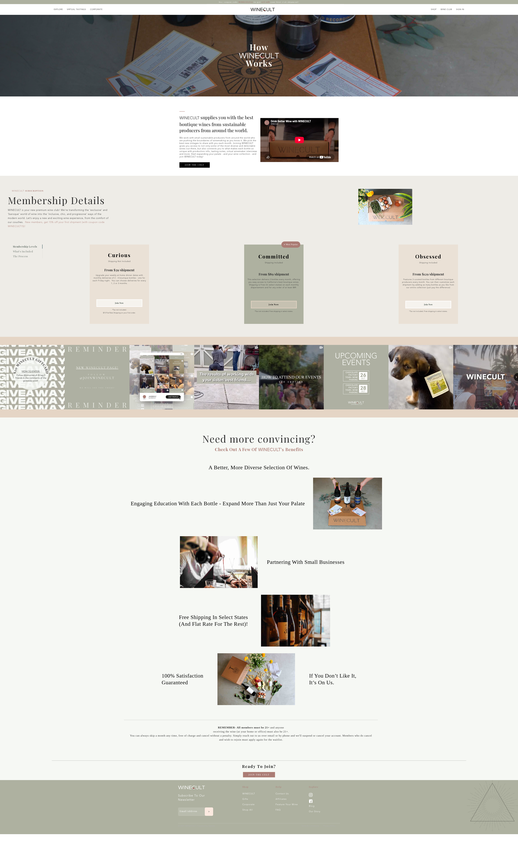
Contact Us (282, 794)
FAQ (278, 810)
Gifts (245, 799)
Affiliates (281, 799)
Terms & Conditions (310, 826)
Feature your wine (287, 805)
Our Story (314, 812)
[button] (58, 8)
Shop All (247, 810)
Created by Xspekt (206, 826)
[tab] (27, 247)
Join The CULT (259, 774)
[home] (263, 9)
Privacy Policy (329, 826)
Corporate (248, 805)
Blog (312, 806)
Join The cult (194, 165)
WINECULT (248, 794)
